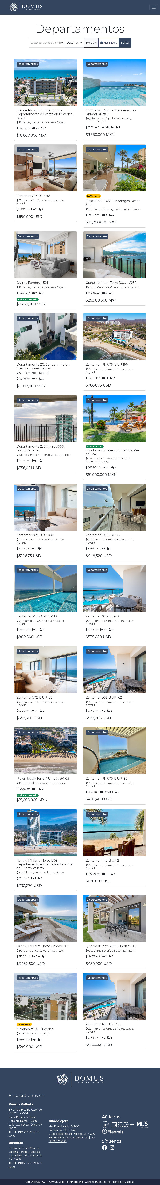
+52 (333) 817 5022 (76, 1137)
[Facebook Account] (105, 1148)
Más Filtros (110, 42)
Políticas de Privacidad (121, 1181)
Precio (90, 42)
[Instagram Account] (112, 1148)
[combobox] (47, 43)
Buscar (125, 42)
